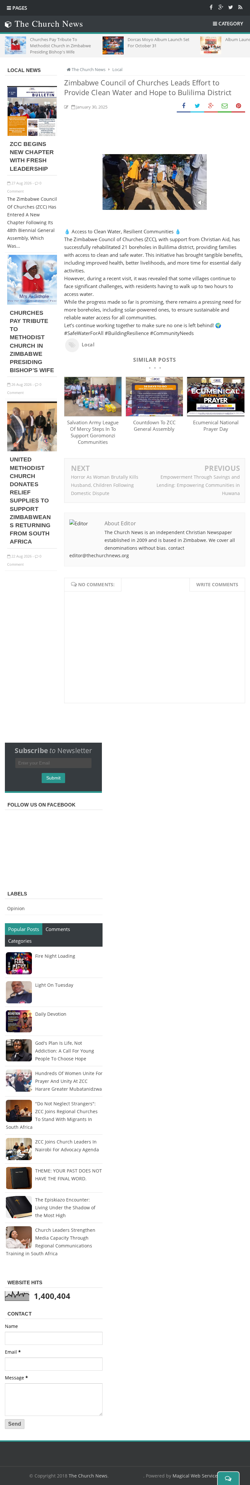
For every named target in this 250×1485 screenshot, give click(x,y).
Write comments (217, 584)
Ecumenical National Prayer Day (216, 425)
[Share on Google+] (211, 106)
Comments (58, 929)
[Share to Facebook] (183, 106)
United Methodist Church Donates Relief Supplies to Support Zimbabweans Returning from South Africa (30, 500)
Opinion (16, 908)
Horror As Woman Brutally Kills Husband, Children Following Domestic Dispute (104, 485)
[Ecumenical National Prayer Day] (215, 414)
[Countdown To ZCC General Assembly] (154, 414)
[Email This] (224, 106)
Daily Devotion (50, 1014)
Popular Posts (23, 929)
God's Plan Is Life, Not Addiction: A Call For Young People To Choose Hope (64, 1051)
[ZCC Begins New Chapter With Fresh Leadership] (32, 134)
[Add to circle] (221, 7)
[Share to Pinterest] (238, 106)
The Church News (88, 1476)
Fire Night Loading (55, 956)
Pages (19, 8)
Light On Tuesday (54, 985)
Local (88, 344)
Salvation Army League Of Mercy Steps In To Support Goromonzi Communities (92, 432)
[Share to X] (197, 106)
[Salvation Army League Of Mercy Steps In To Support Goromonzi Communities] (93, 414)
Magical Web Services (196, 1476)
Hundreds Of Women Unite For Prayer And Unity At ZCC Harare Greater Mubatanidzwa (69, 1081)
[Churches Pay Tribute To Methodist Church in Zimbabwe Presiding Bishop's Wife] (32, 303)
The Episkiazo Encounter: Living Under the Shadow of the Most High (65, 1207)
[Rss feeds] (240, 7)
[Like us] (211, 7)
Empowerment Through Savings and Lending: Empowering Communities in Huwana (198, 485)
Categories (20, 941)
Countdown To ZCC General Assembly (154, 425)
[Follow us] (230, 7)
